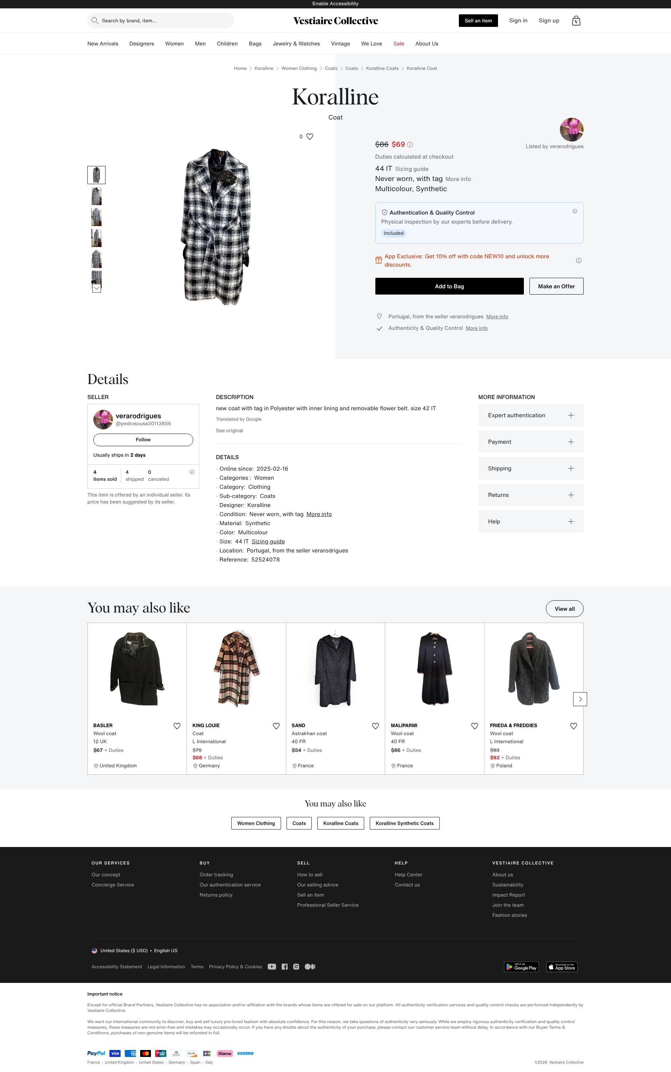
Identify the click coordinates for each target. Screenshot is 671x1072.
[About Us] (444, 43)
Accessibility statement (117, 966)
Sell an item (478, 20)
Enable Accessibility (335, 3)
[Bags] (267, 43)
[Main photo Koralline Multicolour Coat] (96, 175)
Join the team (508, 905)
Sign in (518, 20)
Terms (196, 966)
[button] (576, 21)
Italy (209, 1062)
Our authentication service (230, 885)
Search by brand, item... (129, 20)
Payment (499, 441)
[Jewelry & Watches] (325, 43)
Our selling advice (317, 885)
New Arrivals (102, 44)
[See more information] (579, 260)
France (93, 1062)
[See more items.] (96, 288)
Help (494, 521)
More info (458, 179)
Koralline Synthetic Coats (405, 823)
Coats (331, 68)
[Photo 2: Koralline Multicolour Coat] (96, 196)
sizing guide (411, 169)
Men (200, 44)
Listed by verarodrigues (555, 146)
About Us (427, 44)
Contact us (407, 885)
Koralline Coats (382, 68)
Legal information (166, 966)
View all (565, 608)
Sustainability (508, 885)
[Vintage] (356, 43)
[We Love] (388, 43)
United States (151, 1062)
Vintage (340, 44)
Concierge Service (113, 885)
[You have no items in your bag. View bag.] (576, 21)
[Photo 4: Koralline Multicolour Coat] (96, 238)
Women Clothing (299, 68)
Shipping (500, 468)
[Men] (211, 43)
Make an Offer (556, 286)
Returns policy (216, 895)
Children (227, 44)
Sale (399, 44)
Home (240, 68)
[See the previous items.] (96, 165)
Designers (141, 44)
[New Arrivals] (124, 43)
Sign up (549, 20)
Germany (176, 1062)
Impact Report (508, 895)
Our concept (106, 874)
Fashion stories (509, 915)
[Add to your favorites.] (177, 726)
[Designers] (160, 43)
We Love (371, 44)
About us (502, 874)
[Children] (243, 43)
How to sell (309, 874)
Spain (195, 1062)
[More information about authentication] (575, 211)
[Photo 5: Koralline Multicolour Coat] (96, 259)
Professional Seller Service (328, 905)
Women (174, 44)
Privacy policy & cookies (235, 966)
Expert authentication (517, 415)
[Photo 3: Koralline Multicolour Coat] (96, 217)
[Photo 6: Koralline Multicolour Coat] (96, 280)
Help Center (409, 874)
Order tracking (216, 874)
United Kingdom (119, 1062)
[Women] (189, 43)
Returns (498, 495)
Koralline (264, 68)
